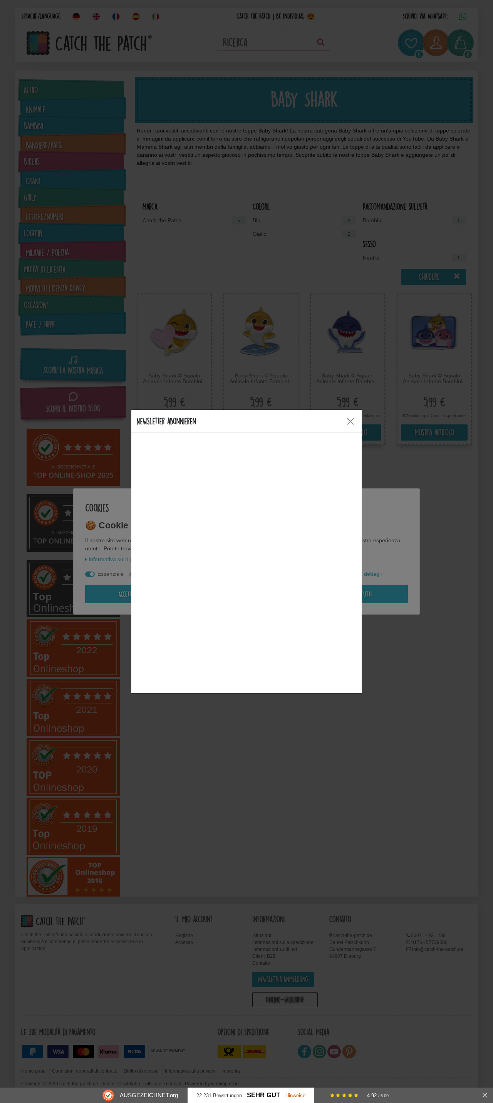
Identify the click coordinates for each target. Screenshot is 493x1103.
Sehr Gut (263, 1095)
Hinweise (295, 1095)
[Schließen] (485, 1095)
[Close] (350, 421)
